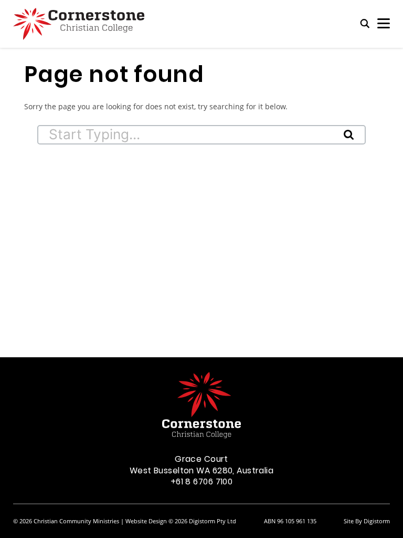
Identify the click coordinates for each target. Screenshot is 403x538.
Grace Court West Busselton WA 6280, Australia (201, 465)
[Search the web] (364, 24)
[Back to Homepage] (78, 24)
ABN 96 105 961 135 (290, 521)
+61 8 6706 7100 (202, 482)
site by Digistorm (367, 521)
